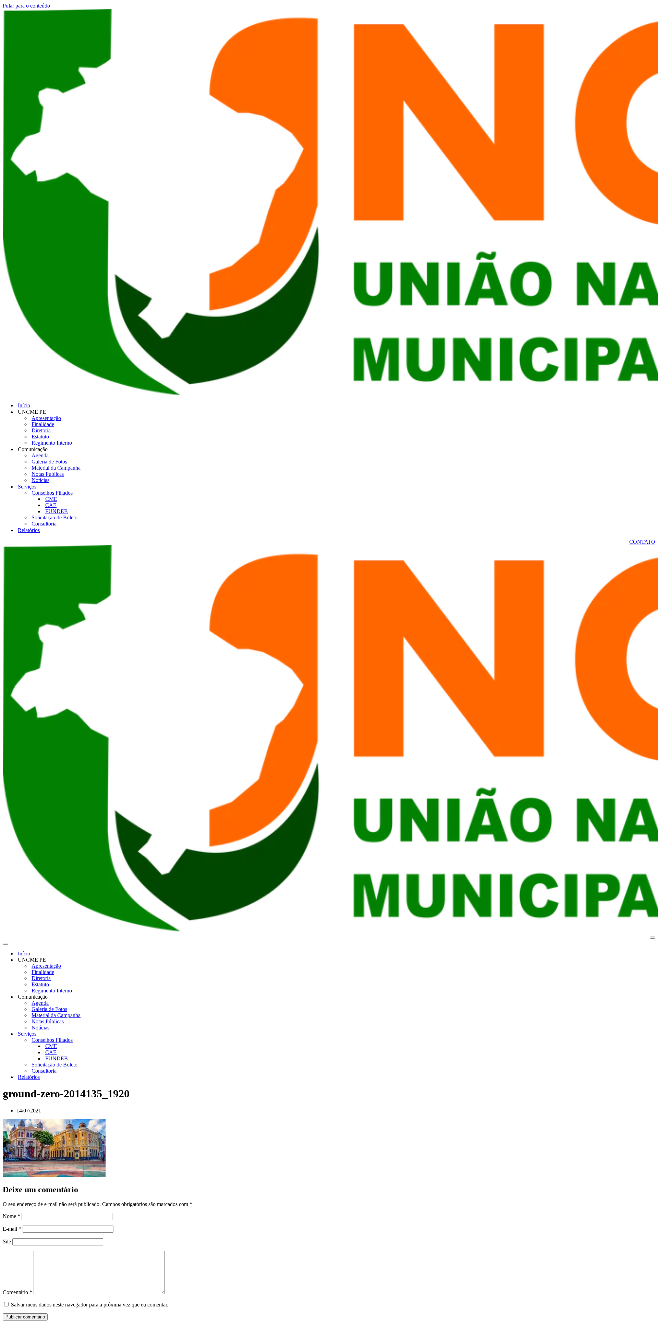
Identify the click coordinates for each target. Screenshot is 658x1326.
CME (51, 499)
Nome (11, 1216)
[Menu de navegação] (652, 938)
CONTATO (642, 542)
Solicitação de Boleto (54, 517)
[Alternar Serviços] (123, 1034)
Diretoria (41, 430)
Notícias (40, 480)
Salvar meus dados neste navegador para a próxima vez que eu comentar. (89, 1304)
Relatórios (29, 530)
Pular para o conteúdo (26, 6)
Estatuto (40, 436)
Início (24, 405)
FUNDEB (56, 511)
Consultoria (44, 524)
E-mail (12, 1229)
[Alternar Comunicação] (123, 997)
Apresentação (46, 418)
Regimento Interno (52, 443)
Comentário (17, 1292)
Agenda (40, 455)
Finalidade (43, 424)
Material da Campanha (56, 468)
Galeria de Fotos (49, 462)
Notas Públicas (48, 474)
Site (7, 1241)
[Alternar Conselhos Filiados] (123, 1040)
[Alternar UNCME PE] (123, 960)
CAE (51, 505)
